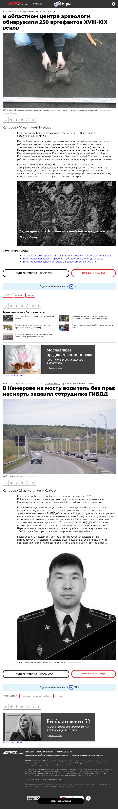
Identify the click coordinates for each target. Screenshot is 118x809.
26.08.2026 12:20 (10, 384)
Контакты (29, 752)
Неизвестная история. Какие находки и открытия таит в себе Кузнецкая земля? (89, 317)
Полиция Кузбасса (74, 662)
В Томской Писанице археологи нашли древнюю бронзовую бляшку (32, 326)
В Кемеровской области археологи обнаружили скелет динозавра (63, 258)
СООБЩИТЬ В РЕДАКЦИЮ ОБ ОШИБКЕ (87, 755)
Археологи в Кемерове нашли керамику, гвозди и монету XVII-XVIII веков (67, 255)
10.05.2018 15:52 (9, 12)
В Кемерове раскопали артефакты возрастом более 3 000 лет (60, 261)
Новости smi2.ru (12, 375)
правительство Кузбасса (29, 476)
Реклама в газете (64, 752)
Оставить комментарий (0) (93, 273)
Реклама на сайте (45, 752)
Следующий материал (61, 801)
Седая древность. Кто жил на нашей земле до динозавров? (66, 231)
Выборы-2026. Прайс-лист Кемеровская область (46, 755)
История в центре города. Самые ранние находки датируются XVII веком (33, 335)
